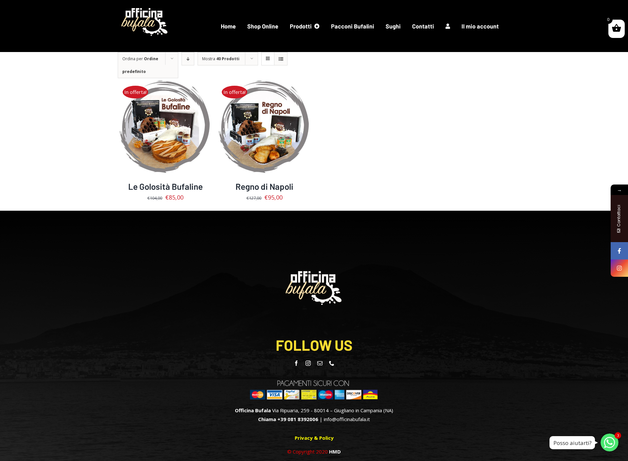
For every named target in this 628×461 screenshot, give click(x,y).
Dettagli (165, 131)
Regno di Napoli (264, 186)
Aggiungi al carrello (160, 125)
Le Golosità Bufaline (165, 186)
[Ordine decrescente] (188, 58)
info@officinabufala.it (347, 419)
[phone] (331, 363)
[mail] (320, 363)
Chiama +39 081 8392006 (288, 419)
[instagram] (308, 363)
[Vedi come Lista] (280, 58)
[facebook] (296, 363)
